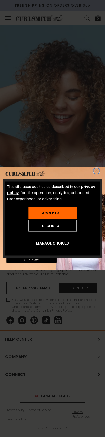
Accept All (52, 212)
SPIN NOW (31, 260)
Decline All (52, 225)
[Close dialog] (96, 171)
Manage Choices (52, 243)
